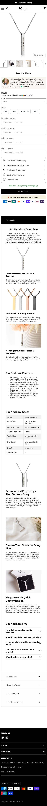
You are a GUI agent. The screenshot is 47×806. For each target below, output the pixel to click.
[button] (23, 95)
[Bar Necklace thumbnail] (19, 63)
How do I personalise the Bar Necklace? (19, 631)
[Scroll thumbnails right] (45, 64)
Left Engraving (7, 138)
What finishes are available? (19, 657)
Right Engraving (7, 148)
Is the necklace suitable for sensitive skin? (23, 643)
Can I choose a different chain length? (20, 650)
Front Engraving (8, 118)
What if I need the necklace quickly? (23, 637)
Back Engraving (7, 128)
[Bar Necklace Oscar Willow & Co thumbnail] (3, 63)
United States (9, 783)
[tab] (23, 220)
